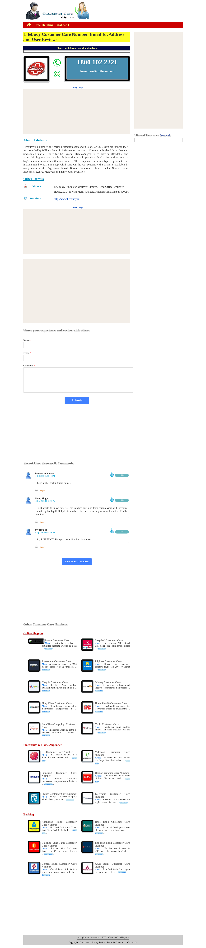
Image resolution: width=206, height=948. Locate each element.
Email (27, 353)
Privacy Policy (98, 942)
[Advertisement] (9, 51)
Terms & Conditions (116, 942)
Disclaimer (85, 942)
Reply (42, 490)
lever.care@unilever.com (97, 71)
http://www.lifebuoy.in (67, 198)
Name (27, 340)
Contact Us (132, 942)
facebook (165, 135)
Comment (29, 365)
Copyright (73, 942)
